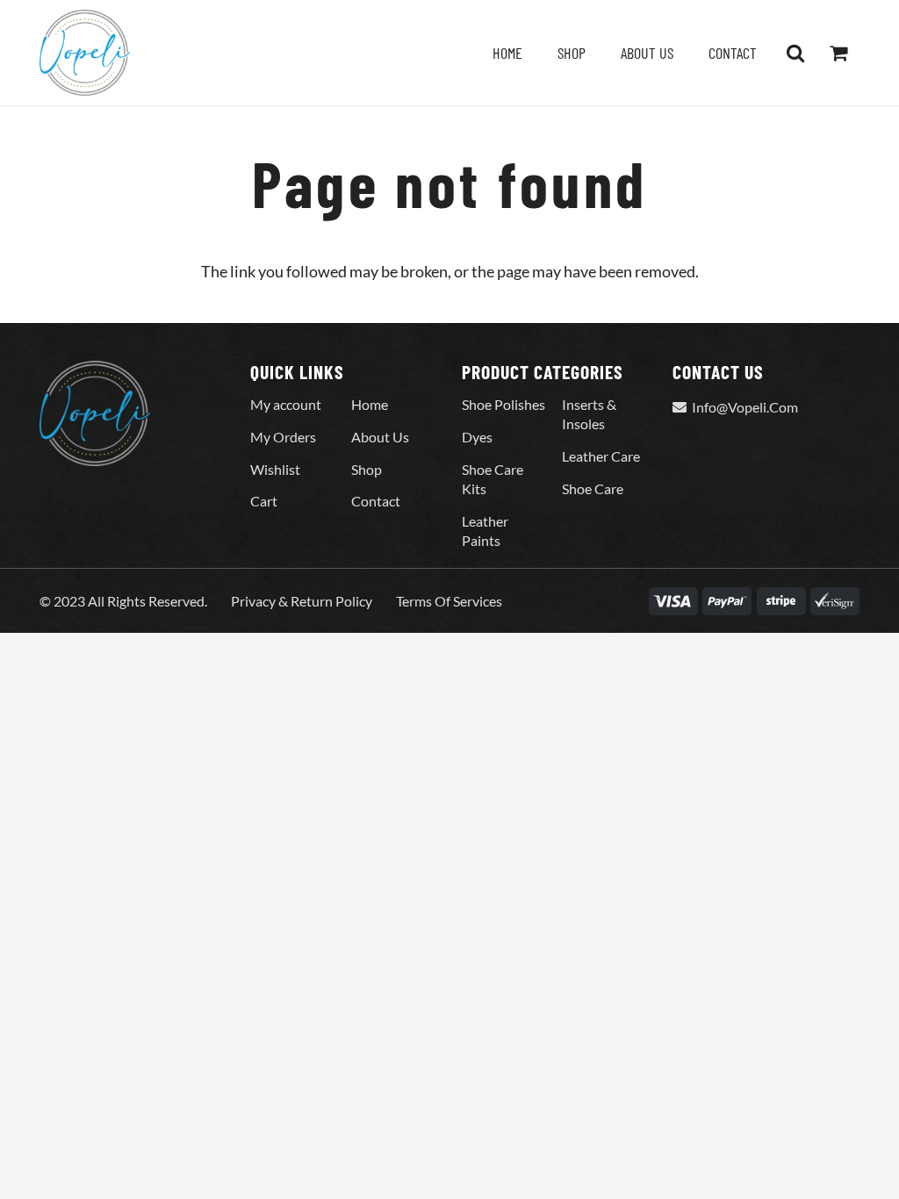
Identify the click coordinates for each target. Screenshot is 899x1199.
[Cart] (838, 52)
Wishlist (275, 469)
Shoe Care (592, 488)
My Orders (283, 436)
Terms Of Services (449, 600)
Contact (375, 500)
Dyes (477, 436)
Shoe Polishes (503, 404)
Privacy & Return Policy (301, 600)
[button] (795, 53)
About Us (380, 436)
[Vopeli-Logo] (85, 53)
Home (369, 404)
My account (285, 404)
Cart (263, 500)
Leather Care (601, 456)
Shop (366, 469)
